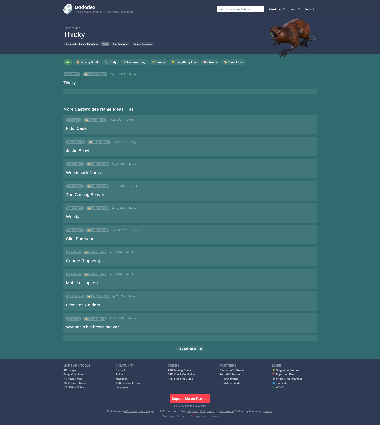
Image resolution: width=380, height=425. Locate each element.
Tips (105, 44)
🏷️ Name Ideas (95, 74)
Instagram (122, 387)
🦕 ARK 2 (278, 387)
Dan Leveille (226, 411)
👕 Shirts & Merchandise (287, 378)
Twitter (120, 374)
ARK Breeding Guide (180, 378)
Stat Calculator (120, 44)
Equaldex (200, 416)
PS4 (202, 411)
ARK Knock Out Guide (181, 374)
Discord (120, 370)
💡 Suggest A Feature (285, 370)
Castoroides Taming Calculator (82, 44)
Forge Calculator (73, 374)
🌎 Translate (279, 383)
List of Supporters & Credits (190, 406)
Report (133, 74)
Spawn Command (143, 44)
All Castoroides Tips (190, 348)
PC (189, 411)
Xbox (196, 411)
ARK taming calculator (137, 411)
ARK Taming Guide (179, 370)
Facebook (121, 378)
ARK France (231, 378)
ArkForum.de (232, 383)
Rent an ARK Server (232, 370)
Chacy (214, 416)
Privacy (268, 411)
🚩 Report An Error (283, 374)
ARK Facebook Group (129, 383)
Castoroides (71, 28)
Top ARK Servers (230, 374)
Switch (210, 411)
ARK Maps (69, 370)
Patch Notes (75, 378)
